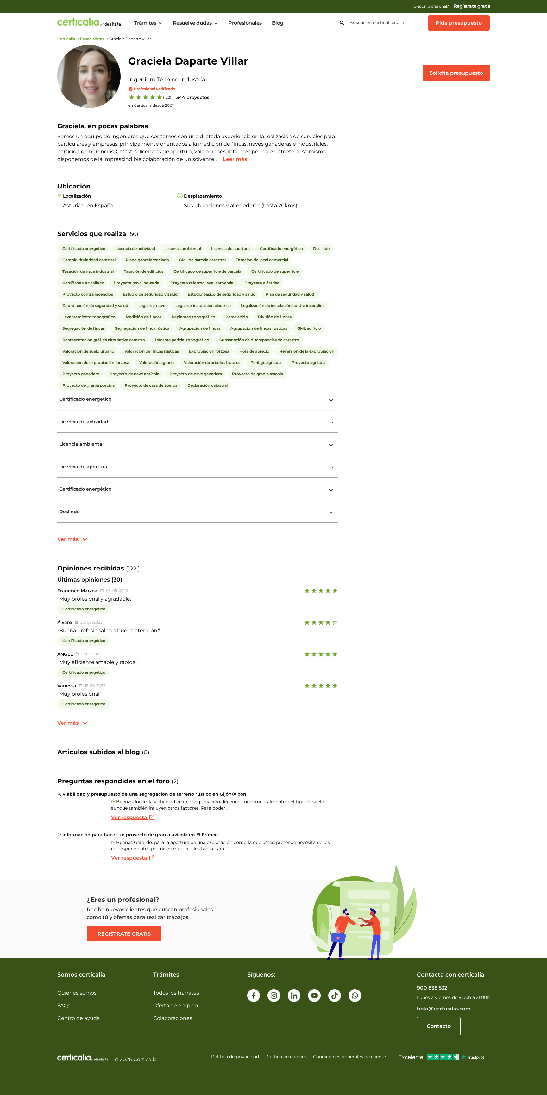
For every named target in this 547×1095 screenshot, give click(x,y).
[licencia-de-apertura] (331, 468)
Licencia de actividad (83, 421)
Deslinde (69, 511)
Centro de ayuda (78, 1018)
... (218, 159)
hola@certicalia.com (444, 1009)
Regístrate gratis (472, 6)
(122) (167, 97)
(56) (133, 234)
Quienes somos (77, 993)
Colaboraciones (172, 1018)
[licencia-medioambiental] (331, 445)
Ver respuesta (129, 817)
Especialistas (92, 38)
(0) (145, 752)
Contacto (439, 1026)
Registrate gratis (124, 934)
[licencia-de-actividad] (331, 423)
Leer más (235, 159)
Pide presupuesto (459, 23)
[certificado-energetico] (331, 400)
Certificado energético (85, 399)
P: (59, 794)
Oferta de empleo (175, 1006)
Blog (277, 23)
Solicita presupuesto (456, 73)
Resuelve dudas (192, 23)
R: (113, 801)
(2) (175, 781)
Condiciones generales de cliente (349, 1057)
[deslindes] (331, 513)
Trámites (145, 23)
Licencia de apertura (83, 466)
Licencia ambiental (81, 444)
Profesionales (245, 23)
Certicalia (66, 38)
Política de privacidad (235, 1057)
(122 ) (133, 568)
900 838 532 (432, 988)
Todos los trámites (176, 993)
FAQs (63, 1006)
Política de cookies (286, 1057)
